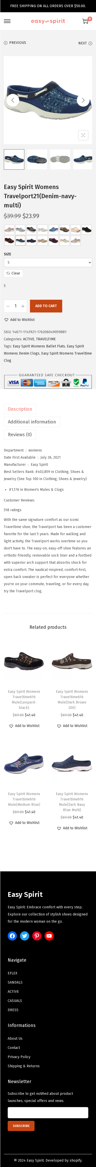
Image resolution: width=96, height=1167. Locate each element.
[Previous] (12, 100)
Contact (14, 1048)
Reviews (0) (20, 434)
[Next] (83, 100)
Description (20, 409)
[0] (85, 21)
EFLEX (12, 973)
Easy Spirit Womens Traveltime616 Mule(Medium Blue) (24, 799)
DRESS (13, 1010)
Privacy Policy (19, 1057)
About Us (15, 1038)
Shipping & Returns (24, 1066)
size (7, 254)
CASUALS (15, 1001)
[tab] (48, 409)
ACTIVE (28, 339)
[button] (19, 319)
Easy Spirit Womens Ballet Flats (39, 346)
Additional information (32, 422)
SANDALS (15, 982)
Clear (16, 273)
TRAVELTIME (46, 339)
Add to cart (46, 306)
